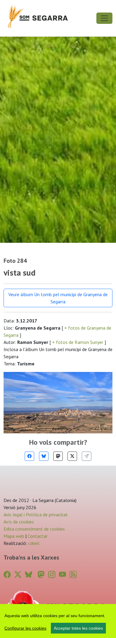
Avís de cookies (19, 522)
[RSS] (73, 574)
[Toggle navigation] (104, 18)
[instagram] (51, 574)
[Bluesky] (43, 456)
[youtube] (62, 574)
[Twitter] (72, 456)
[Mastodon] (58, 456)
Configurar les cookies (25, 628)
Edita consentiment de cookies (34, 529)
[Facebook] (29, 456)
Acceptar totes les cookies (78, 628)
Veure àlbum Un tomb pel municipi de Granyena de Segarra (58, 298)
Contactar (38, 536)
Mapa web (14, 536)
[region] (58, 621)
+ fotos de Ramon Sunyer (77, 342)
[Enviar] (86, 456)
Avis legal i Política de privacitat (36, 514)
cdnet (33, 543)
